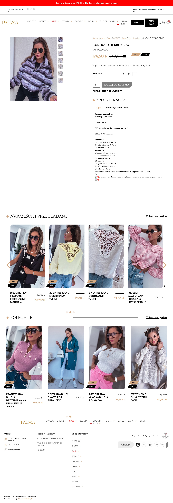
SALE (53, 21)
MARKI (113, 21)
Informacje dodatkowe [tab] (117, 107)
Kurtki (124, 38)
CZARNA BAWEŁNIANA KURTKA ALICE (97, 296)
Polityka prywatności (150, 436)
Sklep (109, 38)
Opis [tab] (99, 107)
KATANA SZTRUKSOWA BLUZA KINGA (136, 296)
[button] (8, 265)
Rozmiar (97, 73)
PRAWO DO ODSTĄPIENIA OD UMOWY (49, 444)
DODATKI (79, 21)
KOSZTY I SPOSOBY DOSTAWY (50, 439)
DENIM (91, 21)
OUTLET (103, 21)
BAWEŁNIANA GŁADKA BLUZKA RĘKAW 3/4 (98, 397)
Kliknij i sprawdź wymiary (107, 90)
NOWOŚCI (31, 21)
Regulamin (135, 436)
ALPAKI (124, 21)
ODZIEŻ (42, 21)
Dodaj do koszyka (116, 84)
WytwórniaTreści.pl (25, 499)
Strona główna (99, 38)
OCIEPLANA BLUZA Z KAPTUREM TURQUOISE (58, 397)
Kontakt (41, 450)
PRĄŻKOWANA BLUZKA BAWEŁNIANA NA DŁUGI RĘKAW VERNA (16, 400)
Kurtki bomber (134, 38)
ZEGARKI (65, 21)
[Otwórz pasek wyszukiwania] (160, 22)
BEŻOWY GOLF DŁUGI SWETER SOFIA (139, 397)
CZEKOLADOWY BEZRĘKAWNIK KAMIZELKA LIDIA (59, 296)
